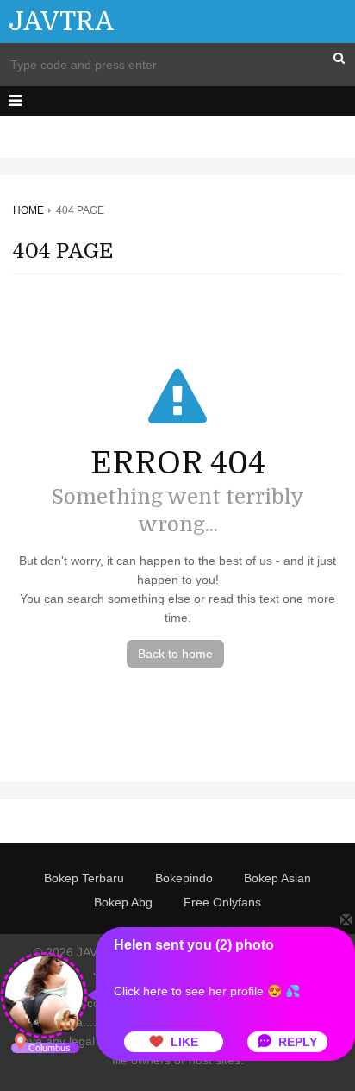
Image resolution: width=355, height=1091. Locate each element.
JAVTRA (61, 21)
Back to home (175, 654)
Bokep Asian (277, 878)
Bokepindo (184, 878)
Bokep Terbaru (84, 878)
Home (28, 210)
